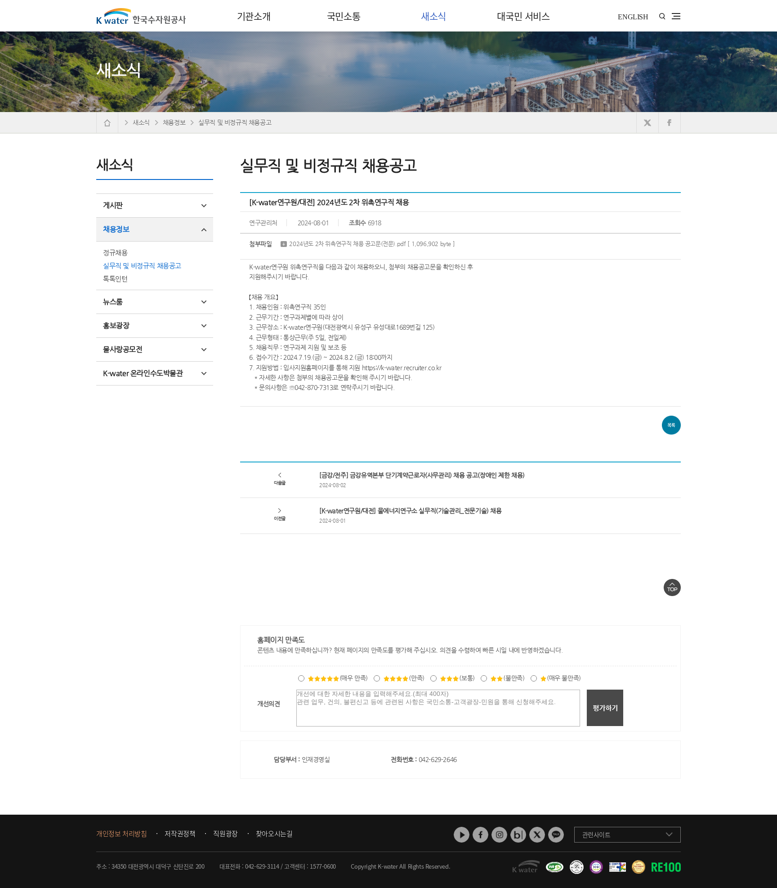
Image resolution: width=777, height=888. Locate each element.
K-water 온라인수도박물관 (143, 373)
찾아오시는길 (274, 834)
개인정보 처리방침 (121, 834)
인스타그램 (499, 835)
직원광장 (225, 834)
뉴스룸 (113, 301)
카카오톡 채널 (556, 835)
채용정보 (116, 229)
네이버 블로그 (518, 835)
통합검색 (662, 16)
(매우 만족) (353, 678)
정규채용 (115, 252)
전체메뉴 (676, 16)
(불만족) (513, 678)
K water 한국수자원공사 (141, 15)
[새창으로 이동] (648, 122)
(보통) (466, 678)
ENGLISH (633, 17)
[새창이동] (553, 863)
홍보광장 (116, 325)
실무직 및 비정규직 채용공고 (142, 265)
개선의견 (268, 703)
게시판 (113, 205)
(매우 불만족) (564, 678)
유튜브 (461, 835)
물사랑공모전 (123, 349)
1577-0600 (322, 866)
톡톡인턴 (115, 279)
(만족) (416, 678)
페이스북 (480, 835)
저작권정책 (180, 834)
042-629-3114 (262, 866)
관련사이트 (596, 834)
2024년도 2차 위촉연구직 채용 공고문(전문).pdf (372, 243)
